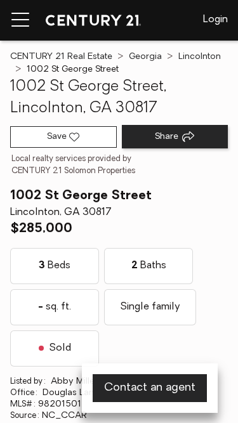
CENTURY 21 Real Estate (61, 57)
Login (215, 20)
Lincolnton (199, 57)
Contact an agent (149, 388)
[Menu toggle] (20, 20)
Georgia (145, 57)
